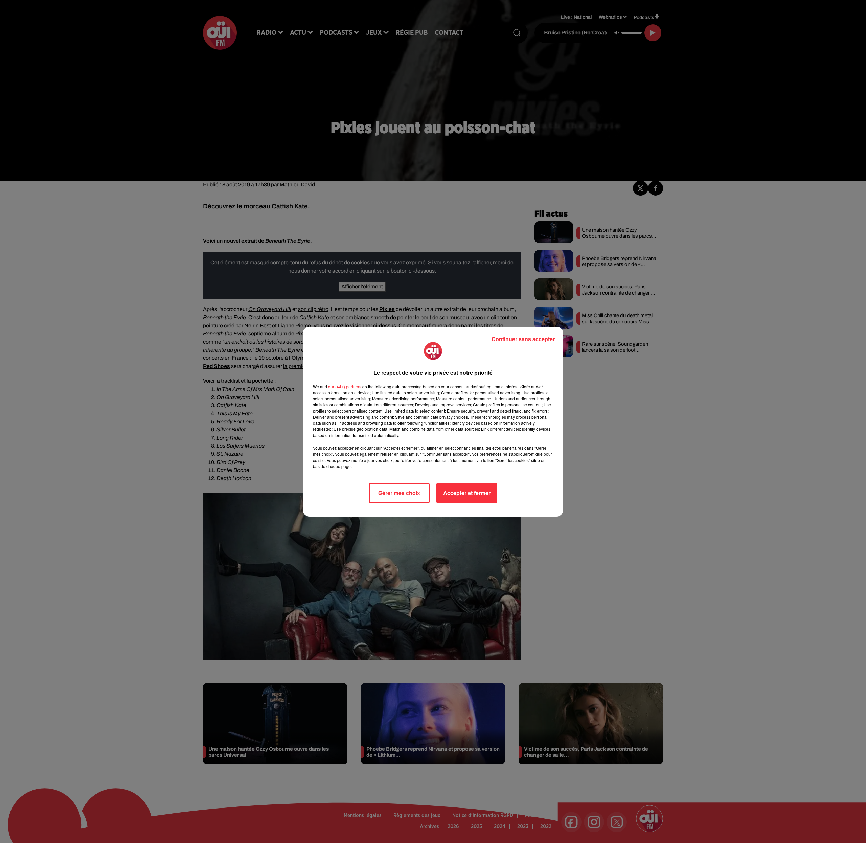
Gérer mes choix (399, 493)
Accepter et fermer (467, 493)
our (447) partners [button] (344, 386)
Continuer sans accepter (523, 339)
